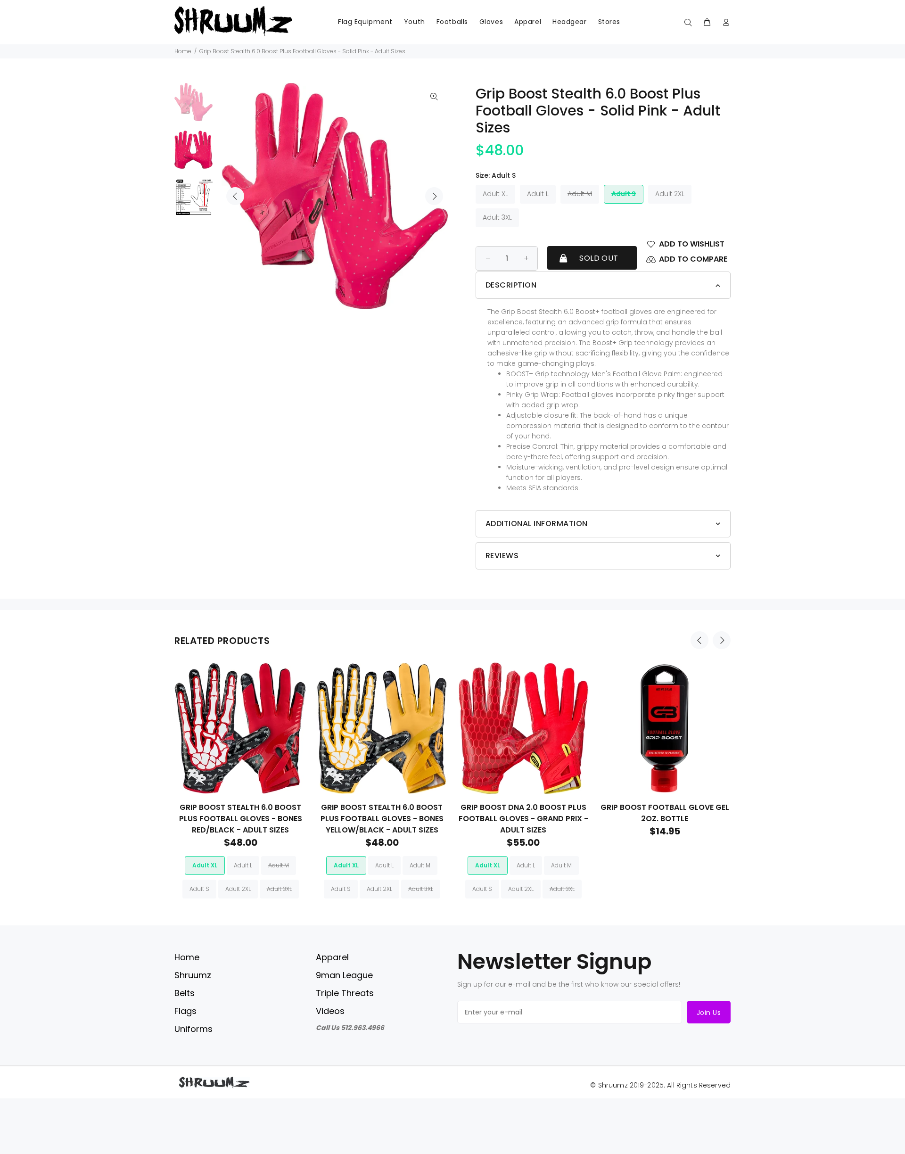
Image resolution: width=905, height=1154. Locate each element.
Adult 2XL (669, 193)
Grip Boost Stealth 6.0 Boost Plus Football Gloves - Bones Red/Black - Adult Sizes (240, 818)
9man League (344, 975)
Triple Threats (345, 993)
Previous (235, 196)
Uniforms (193, 1029)
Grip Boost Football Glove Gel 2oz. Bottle (665, 813)
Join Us (709, 1012)
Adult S (623, 193)
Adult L (538, 193)
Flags (185, 1011)
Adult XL (495, 193)
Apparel (332, 957)
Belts (184, 993)
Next (434, 196)
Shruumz (192, 975)
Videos (330, 1011)
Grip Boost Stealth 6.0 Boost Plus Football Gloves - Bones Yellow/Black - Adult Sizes (382, 818)
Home (182, 51)
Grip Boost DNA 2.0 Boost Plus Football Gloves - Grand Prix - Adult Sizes (523, 818)
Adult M (580, 193)
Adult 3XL (497, 217)
